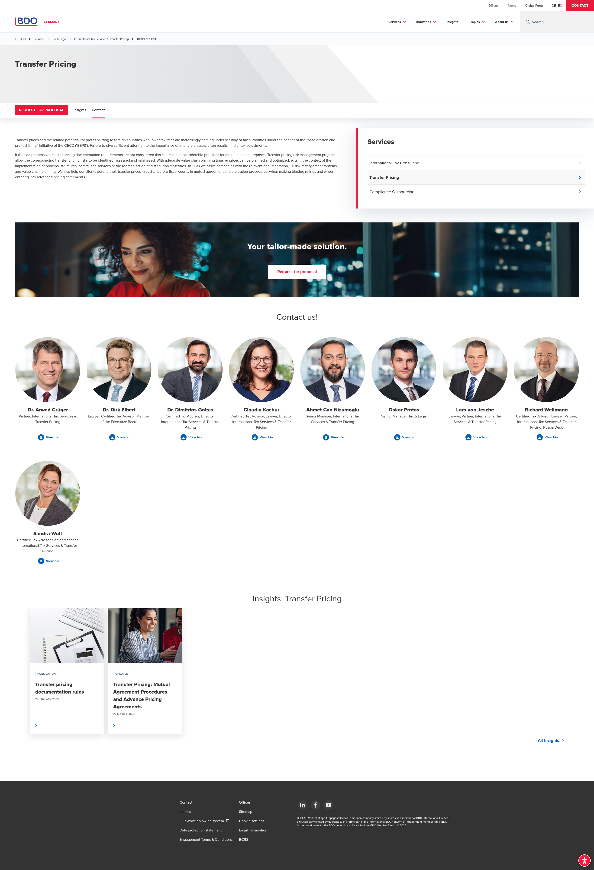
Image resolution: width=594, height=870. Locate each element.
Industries (423, 22)
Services (394, 22)
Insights (452, 22)
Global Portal (534, 5)
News (512, 5)
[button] (580, 5)
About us (502, 22)
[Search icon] (527, 22)
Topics (475, 22)
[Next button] (570, 685)
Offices (493, 5)
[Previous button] (23, 685)
